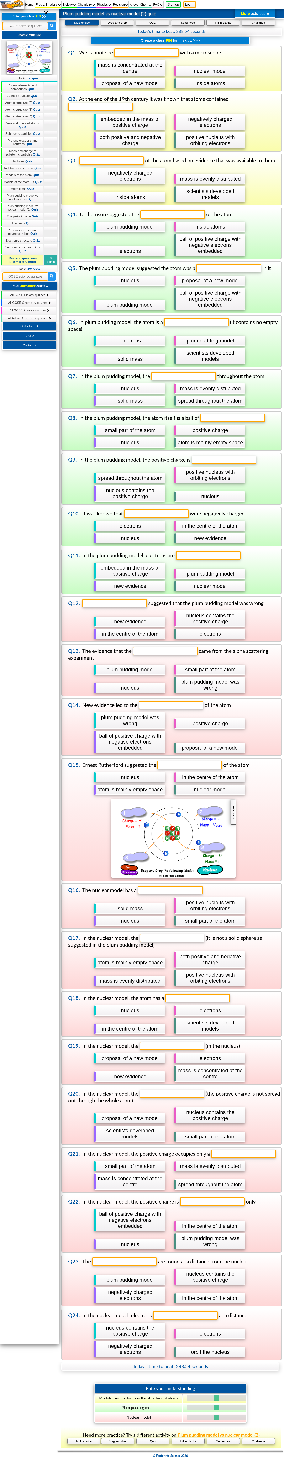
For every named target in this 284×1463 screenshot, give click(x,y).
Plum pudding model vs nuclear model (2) (22, 207)
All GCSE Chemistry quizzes (28, 302)
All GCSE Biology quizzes (28, 295)
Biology (68, 4)
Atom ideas (22, 188)
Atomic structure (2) (22, 102)
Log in (189, 4)
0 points (51, 259)
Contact (28, 345)
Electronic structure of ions (23, 249)
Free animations (47, 4)
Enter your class (26, 16)
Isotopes (22, 161)
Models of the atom (23, 175)
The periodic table (22, 216)
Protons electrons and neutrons (22, 142)
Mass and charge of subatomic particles (23, 152)
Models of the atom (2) (23, 182)
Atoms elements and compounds (23, 87)
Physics (103, 4)
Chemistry (85, 4)
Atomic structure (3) (22, 109)
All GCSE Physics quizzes (28, 310)
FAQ (156, 4)
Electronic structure (23, 240)
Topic (29, 78)
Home (29, 4)
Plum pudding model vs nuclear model (22, 197)
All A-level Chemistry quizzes (28, 318)
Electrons (22, 223)
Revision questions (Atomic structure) (23, 259)
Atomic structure (22, 96)
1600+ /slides (28, 286)
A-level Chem (139, 4)
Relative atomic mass (22, 168)
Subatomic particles (22, 133)
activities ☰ (255, 13)
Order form (28, 326)
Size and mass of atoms (22, 125)
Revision (119, 4)
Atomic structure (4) (22, 116)
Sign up (173, 4)
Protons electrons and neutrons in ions (22, 231)
